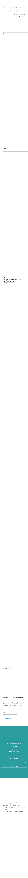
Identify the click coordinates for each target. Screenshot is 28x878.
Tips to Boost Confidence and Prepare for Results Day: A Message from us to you (13, 551)
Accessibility (9, 7)
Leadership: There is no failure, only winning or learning (13, 617)
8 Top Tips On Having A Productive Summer (11, 513)
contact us (14, 749)
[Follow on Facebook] (9, 30)
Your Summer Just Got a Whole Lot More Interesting (14, 292)
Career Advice (8, 507)
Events (23, 7)
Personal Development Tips (11, 509)
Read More (14, 298)
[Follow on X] (15, 30)
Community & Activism (10, 416)
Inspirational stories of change (12, 382)
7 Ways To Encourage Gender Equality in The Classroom (12, 480)
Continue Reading (9, 366)
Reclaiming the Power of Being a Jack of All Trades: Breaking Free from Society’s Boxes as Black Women (13, 425)
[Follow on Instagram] (12, 30)
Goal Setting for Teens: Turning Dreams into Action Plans (14, 319)
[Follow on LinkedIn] (18, 30)
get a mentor (22, 11)
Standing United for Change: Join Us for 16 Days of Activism (13, 353)
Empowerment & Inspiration (11, 380)
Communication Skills (10, 347)
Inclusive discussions (17, 476)
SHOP (13, 11)
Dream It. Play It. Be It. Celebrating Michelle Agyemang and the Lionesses (14, 305)
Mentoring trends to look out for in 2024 (13, 584)
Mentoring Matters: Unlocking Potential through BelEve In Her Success (13, 387)
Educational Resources (10, 542)
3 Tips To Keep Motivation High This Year (13, 649)
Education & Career (15, 418)
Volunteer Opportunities (10, 383)
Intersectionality (15, 350)
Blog (17, 7)
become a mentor (20, 14)
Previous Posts (6, 668)
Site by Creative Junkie (14, 816)
